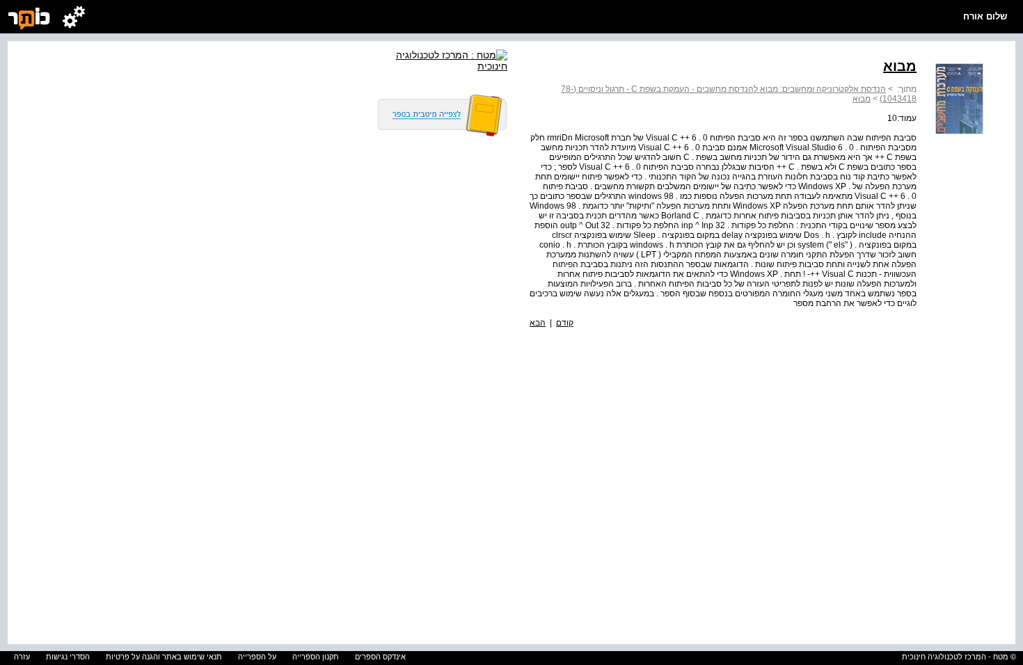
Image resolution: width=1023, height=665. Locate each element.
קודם (564, 323)
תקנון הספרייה (315, 656)
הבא (538, 323)
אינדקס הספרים (380, 656)
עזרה (22, 656)
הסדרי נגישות (68, 656)
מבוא (861, 99)
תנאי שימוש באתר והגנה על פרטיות (164, 656)
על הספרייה (257, 656)
